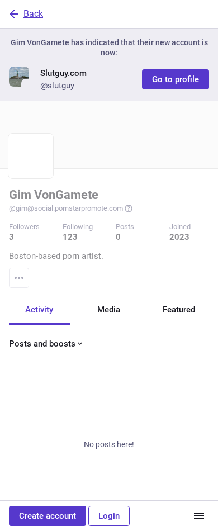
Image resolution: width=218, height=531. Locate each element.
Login (109, 516)
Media (108, 310)
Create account (47, 516)
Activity (39, 310)
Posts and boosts (42, 344)
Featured (179, 310)
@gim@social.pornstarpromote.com (66, 208)
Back (33, 13)
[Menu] (19, 278)
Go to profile (175, 79)
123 (70, 237)
